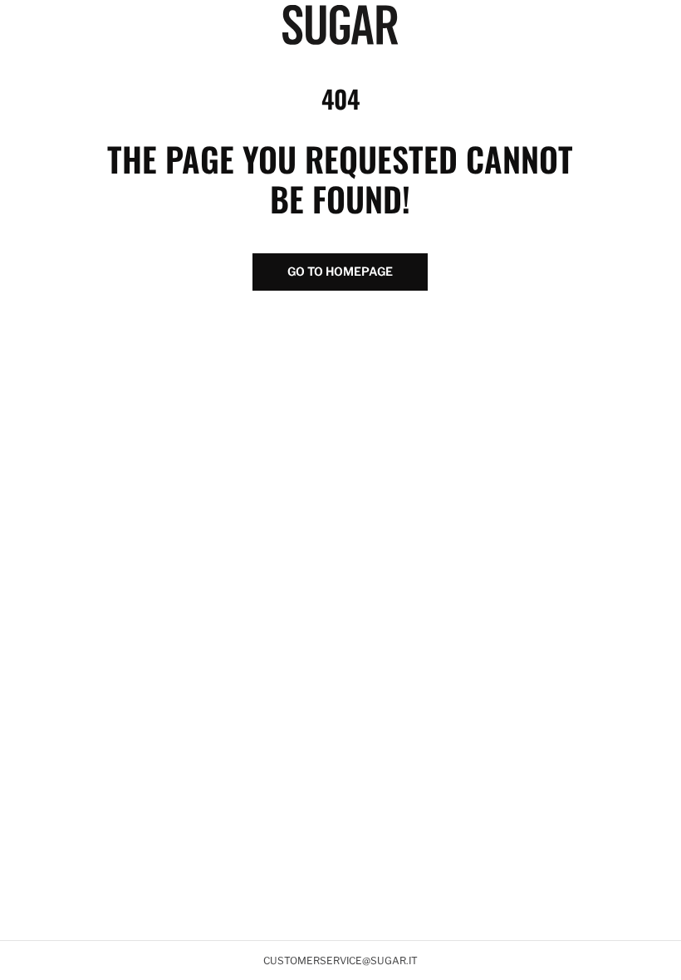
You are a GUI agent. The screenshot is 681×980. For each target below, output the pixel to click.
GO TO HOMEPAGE (340, 271)
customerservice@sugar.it (340, 960)
